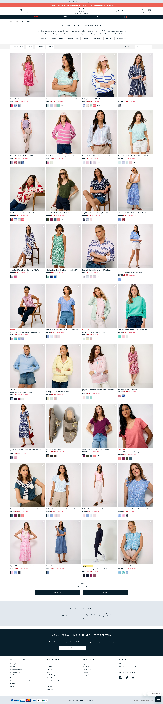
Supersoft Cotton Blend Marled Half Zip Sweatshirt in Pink (98, 390)
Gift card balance (87, 669)
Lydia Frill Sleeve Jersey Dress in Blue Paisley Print (133, 509)
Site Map (49, 686)
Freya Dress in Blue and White (127, 99)
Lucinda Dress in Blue (52, 566)
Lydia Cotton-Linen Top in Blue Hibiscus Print (131, 566)
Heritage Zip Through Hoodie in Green (93, 332)
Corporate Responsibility (53, 681)
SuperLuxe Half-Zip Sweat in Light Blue (22, 392)
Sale (36, 17)
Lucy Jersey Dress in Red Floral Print (129, 389)
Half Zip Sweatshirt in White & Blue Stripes (95, 99)
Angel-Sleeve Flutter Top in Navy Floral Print (95, 213)
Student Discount (15, 678)
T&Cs (48, 692)
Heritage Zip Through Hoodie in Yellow (57, 391)
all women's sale (25, 21)
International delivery (16, 669)
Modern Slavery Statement (54, 678)
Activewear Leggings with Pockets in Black (94, 569)
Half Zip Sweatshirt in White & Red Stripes (23, 213)
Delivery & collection (16, 664)
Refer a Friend (87, 672)
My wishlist (86, 666)
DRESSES (43, 38)
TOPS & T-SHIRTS (57, 38)
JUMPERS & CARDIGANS (92, 38)
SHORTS (108, 38)
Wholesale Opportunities (53, 675)
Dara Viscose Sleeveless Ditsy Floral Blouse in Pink (25, 332)
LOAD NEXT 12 (57, 592)
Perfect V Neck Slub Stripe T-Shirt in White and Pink (98, 509)
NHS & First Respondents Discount (20, 681)
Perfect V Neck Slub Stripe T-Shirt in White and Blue (62, 509)
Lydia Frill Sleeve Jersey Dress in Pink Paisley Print (25, 566)
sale (17, 21)
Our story (49, 666)
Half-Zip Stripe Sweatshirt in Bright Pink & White (60, 156)
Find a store (50, 664)
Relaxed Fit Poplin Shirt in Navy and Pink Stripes (96, 270)
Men (97, 17)
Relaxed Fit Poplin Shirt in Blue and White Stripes (96, 156)
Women (66, 17)
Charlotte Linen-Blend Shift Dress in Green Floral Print (62, 270)
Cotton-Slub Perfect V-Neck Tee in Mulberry (95, 449)
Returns (12, 666)
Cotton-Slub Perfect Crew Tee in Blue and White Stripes (63, 99)
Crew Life (49, 669)
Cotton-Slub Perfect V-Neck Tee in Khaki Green (60, 213)
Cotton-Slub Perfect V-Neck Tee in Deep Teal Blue (25, 509)
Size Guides (13, 675)
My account (86, 664)
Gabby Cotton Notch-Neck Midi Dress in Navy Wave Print (26, 450)
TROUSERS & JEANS (122, 38)
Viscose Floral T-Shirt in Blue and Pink (21, 156)
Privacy (49, 683)
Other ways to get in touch (129, 667)
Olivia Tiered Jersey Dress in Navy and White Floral (25, 270)
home (12, 21)
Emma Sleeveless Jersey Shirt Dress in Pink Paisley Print (26, 99)
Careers (49, 672)
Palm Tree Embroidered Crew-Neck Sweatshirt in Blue (134, 329)
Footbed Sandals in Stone (53, 449)
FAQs (12, 686)
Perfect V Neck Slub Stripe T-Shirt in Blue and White (62, 329)
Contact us (13, 683)
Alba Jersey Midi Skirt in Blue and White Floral (132, 213)
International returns (15, 672)
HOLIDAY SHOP (73, 38)
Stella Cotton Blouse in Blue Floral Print (130, 272)
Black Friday (50, 689)
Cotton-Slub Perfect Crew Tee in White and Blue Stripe (134, 156)
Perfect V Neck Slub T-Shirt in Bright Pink (130, 451)
